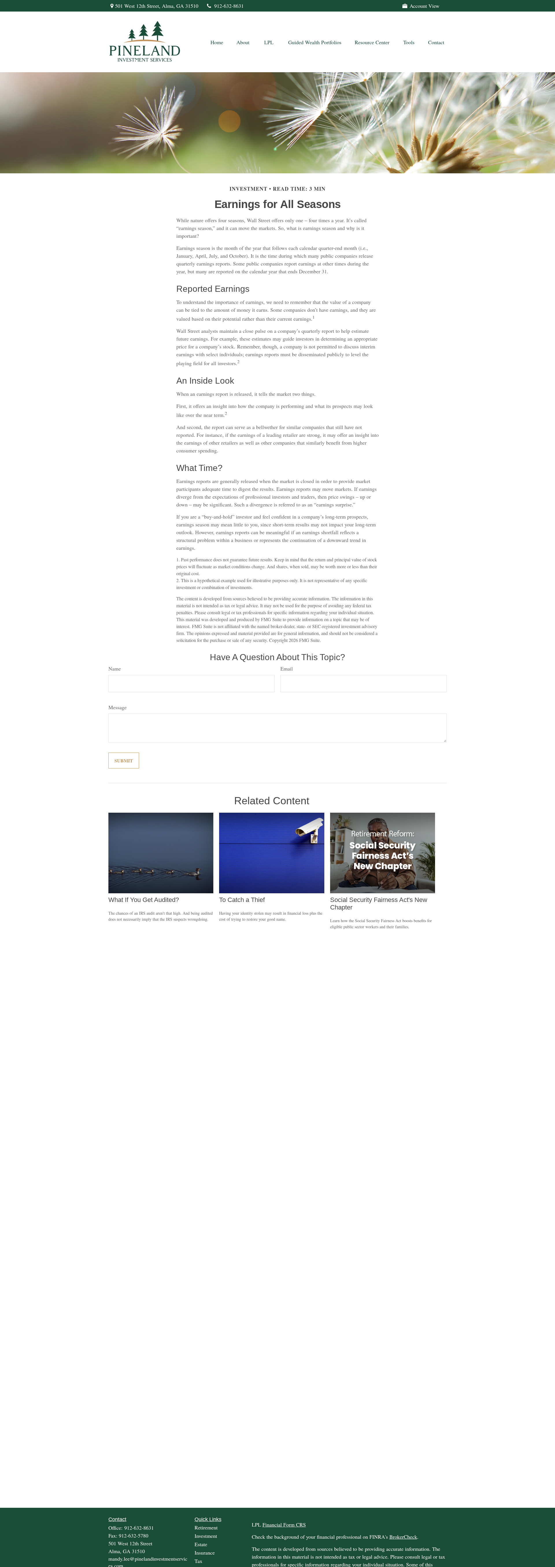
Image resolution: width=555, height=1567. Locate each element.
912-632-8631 (229, 5)
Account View (424, 5)
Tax (198, 1560)
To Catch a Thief (242, 899)
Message (117, 707)
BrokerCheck (403, 1536)
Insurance (205, 1552)
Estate (201, 1544)
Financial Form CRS (284, 1524)
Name (114, 668)
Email (286, 668)
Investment (206, 1535)
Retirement (206, 1527)
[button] (216, 42)
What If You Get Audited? (143, 899)
